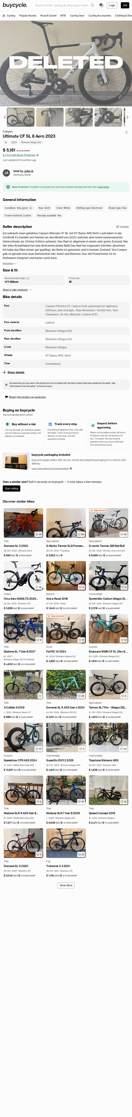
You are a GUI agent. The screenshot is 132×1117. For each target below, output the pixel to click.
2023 (14, 142)
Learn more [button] (103, 187)
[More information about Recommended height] (28, 278)
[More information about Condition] (30, 208)
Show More (66, 885)
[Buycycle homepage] (15, 5)
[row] (98, 510)
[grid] (98, 510)
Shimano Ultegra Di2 (31, 142)
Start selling (11, 488)
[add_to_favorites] (40, 696)
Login (112, 5)
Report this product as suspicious (27, 397)
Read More (8, 263)
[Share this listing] (126, 132)
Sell (125, 5)
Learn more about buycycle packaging (50, 468)
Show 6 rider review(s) (15, 289)
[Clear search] (92, 5)
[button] (11, 555)
